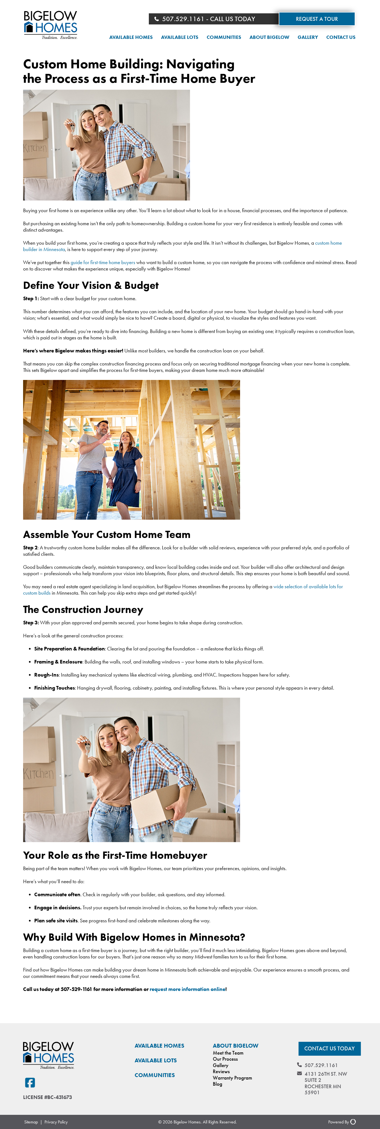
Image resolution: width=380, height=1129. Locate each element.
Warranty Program (232, 1078)
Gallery (308, 37)
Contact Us (341, 37)
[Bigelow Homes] (50, 26)
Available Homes (131, 37)
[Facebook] (30, 1083)
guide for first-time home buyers (103, 262)
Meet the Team (228, 1053)
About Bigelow (269, 37)
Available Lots (179, 37)
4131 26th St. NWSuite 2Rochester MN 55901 (326, 1083)
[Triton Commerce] (352, 1122)
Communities (224, 37)
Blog (217, 1084)
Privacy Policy (56, 1122)
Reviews (221, 1071)
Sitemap (31, 1122)
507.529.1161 (321, 1065)
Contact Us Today (329, 1048)
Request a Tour (317, 19)
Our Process (225, 1059)
